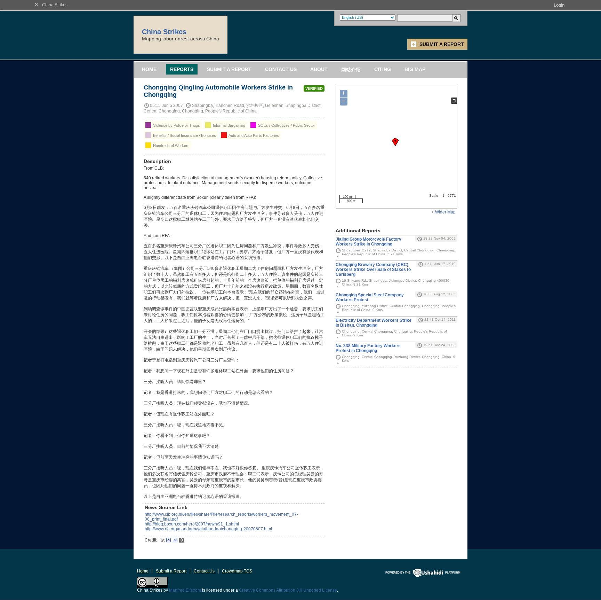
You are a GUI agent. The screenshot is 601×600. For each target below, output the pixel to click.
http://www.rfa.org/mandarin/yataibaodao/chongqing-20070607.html (208, 529)
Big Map (414, 69)
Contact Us (281, 69)
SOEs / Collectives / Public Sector (286, 125)
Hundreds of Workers (171, 145)
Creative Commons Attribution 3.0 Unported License (288, 590)
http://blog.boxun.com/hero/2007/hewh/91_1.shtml (192, 524)
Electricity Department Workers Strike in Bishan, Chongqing (373, 323)
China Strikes (54, 4)
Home (149, 69)
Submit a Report (441, 44)
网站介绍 (351, 69)
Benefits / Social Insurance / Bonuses (184, 135)
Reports (181, 69)
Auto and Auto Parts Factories (253, 135)
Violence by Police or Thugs (176, 125)
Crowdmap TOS (237, 571)
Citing (382, 69)
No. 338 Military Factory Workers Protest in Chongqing (368, 348)
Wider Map (445, 212)
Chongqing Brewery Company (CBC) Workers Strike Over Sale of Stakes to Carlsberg (373, 269)
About (319, 69)
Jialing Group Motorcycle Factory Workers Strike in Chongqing (368, 242)
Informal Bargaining (228, 125)
